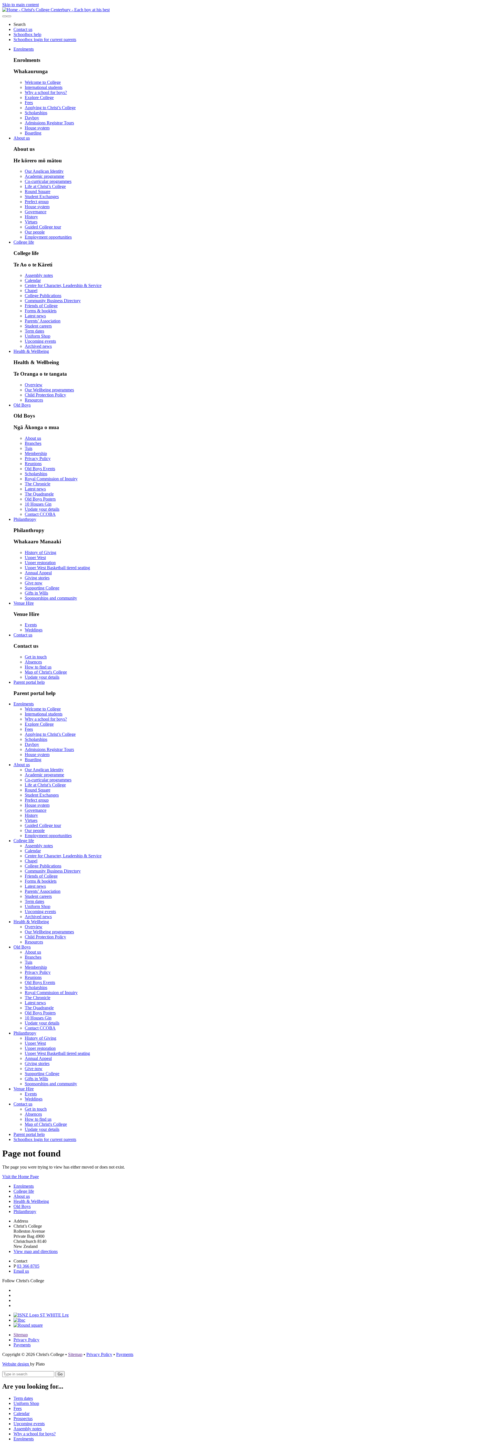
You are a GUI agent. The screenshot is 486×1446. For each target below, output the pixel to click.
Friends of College (41, 305)
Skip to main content (20, 4)
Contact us (23, 29)
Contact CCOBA (40, 514)
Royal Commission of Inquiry (51, 478)
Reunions (33, 463)
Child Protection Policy (45, 395)
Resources (34, 400)
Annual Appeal (38, 572)
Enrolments (24, 49)
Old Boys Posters (40, 499)
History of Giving (40, 552)
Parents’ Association (42, 321)
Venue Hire (24, 603)
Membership (36, 453)
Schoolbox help (27, 34)
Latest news (35, 315)
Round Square (37, 191)
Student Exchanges (42, 196)
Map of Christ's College (46, 672)
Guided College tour (43, 227)
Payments (22, 1344)
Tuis (28, 448)
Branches (33, 443)
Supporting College (42, 588)
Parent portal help (29, 682)
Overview (33, 384)
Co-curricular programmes (48, 181)
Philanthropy (25, 519)
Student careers (38, 326)
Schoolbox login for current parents (45, 39)
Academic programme (44, 176)
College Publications (43, 295)
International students (43, 87)
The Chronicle (37, 483)
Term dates (34, 331)
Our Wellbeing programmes (49, 389)
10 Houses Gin (38, 504)
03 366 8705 (28, 1266)
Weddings (33, 629)
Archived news (38, 346)
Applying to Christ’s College (50, 107)
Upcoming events (40, 341)
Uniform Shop (37, 336)
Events (31, 624)
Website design (16, 1364)
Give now (33, 582)
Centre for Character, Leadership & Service (63, 285)
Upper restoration (40, 562)
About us (22, 138)
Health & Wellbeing (31, 351)
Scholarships (36, 112)
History (31, 216)
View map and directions (36, 1251)
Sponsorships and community (51, 598)
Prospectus (23, 1418)
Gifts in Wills (36, 593)
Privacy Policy (38, 458)
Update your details (42, 509)
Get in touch (36, 656)
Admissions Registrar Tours (49, 122)
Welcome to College (43, 82)
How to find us (38, 667)
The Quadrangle (39, 494)
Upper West (35, 557)
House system (37, 127)
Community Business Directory (53, 300)
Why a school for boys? (46, 92)
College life (24, 242)
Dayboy (32, 117)
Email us (21, 1271)
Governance (35, 211)
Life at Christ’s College (45, 186)
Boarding (33, 133)
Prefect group (37, 201)
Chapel (31, 290)
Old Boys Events (40, 468)
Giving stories (37, 577)
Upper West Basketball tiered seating (57, 567)
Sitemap (21, 1334)
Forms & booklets (41, 310)
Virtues (31, 221)
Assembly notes (39, 275)
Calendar (33, 280)
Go (60, 1374)
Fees (29, 102)
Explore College (39, 97)
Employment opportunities (48, 237)
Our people (35, 232)
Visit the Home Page (20, 1176)
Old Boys (22, 405)
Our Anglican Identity (44, 171)
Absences (33, 662)
